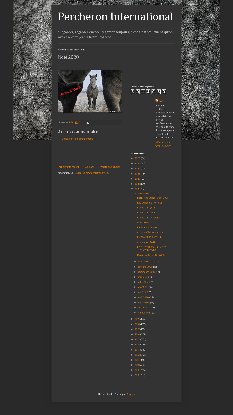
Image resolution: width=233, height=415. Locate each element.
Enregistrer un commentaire (77, 138)
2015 (137, 339)
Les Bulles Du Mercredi (150, 202)
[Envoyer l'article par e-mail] (87, 122)
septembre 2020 (147, 271)
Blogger (130, 394)
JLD (161, 100)
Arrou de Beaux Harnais (150, 232)
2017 (137, 329)
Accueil (89, 166)
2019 (137, 319)
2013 (137, 349)
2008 (138, 375)
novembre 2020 (146, 261)
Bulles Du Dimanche (148, 217)
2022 (138, 178)
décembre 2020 (146, 193)
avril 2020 (143, 297)
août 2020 (143, 277)
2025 (138, 163)
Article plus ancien (110, 166)
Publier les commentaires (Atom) (91, 172)
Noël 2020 (143, 222)
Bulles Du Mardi (146, 207)
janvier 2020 (145, 312)
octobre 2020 (145, 266)
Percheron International (115, 16)
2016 (137, 334)
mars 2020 (144, 302)
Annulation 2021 (146, 242)
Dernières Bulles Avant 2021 (152, 197)
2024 (138, 168)
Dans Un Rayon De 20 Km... (152, 255)
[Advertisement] (115, 153)
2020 (138, 189)
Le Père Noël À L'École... (150, 237)
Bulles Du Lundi (146, 212)
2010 (137, 365)
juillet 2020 (144, 282)
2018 (137, 324)
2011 (137, 360)
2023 (138, 173)
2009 (138, 370)
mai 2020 (143, 292)
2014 (137, 344)
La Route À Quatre (147, 227)
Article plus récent (69, 166)
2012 (137, 354)
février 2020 (145, 307)
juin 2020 (143, 287)
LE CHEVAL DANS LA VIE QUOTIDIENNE (151, 249)
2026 (138, 158)
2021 (137, 183)
